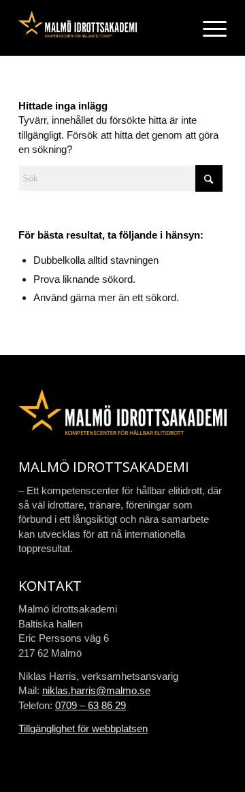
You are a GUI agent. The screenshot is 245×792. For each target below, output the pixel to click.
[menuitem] (208, 28)
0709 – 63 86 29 (90, 705)
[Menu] (208, 28)
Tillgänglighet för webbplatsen (83, 728)
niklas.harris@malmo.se (96, 690)
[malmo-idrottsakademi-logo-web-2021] (101, 28)
